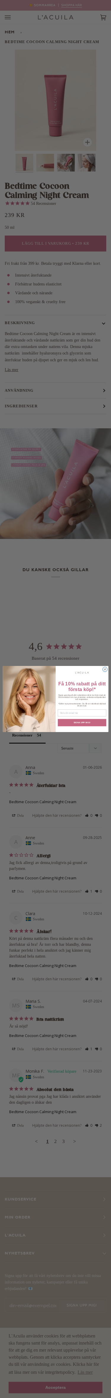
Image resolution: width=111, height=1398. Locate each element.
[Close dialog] (104, 669)
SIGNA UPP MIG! (81, 722)
